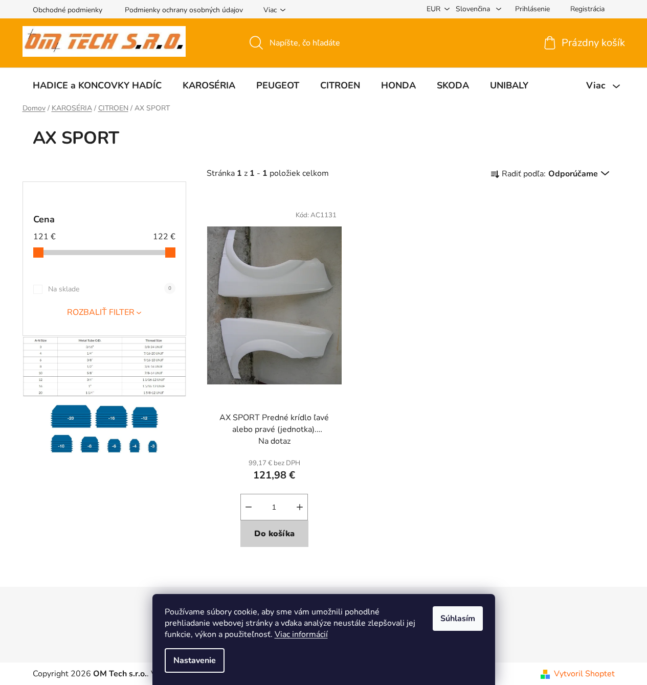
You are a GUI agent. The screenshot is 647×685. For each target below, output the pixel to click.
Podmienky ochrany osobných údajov (184, 10)
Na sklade (109, 289)
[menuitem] (97, 85)
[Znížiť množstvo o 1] (248, 507)
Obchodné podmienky (67, 10)
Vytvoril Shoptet (584, 673)
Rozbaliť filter (101, 312)
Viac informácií (301, 634)
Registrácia (587, 9)
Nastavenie (194, 660)
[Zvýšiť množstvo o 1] (299, 507)
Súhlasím (457, 618)
